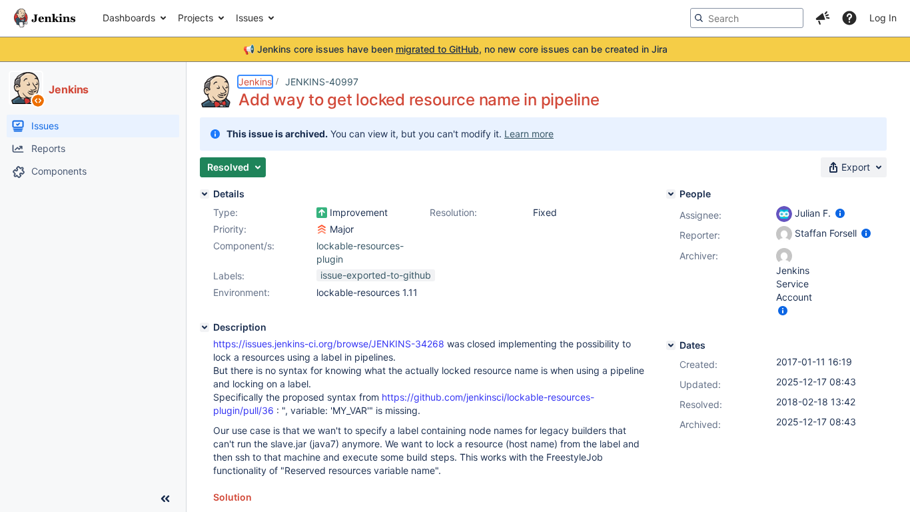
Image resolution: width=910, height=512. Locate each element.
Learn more (529, 133)
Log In (883, 17)
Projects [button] (195, 17)
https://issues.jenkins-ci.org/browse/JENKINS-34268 (328, 343)
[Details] (204, 194)
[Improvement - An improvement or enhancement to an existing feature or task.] (321, 212)
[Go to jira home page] (45, 18)
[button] (822, 18)
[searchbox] (747, 18)
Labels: (228, 275)
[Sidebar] (165, 499)
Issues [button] (249, 17)
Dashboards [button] (129, 17)
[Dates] (671, 345)
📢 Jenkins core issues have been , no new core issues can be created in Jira (455, 49)
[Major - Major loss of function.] (321, 229)
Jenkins (255, 81)
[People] (671, 194)
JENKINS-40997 (321, 81)
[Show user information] (840, 213)
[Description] (204, 327)
